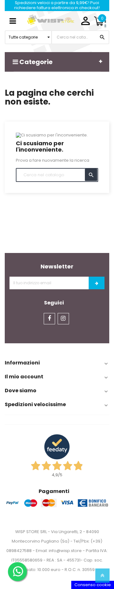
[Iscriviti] (96, 283)
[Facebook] (49, 318)
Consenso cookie (92, 585)
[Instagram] (63, 318)
